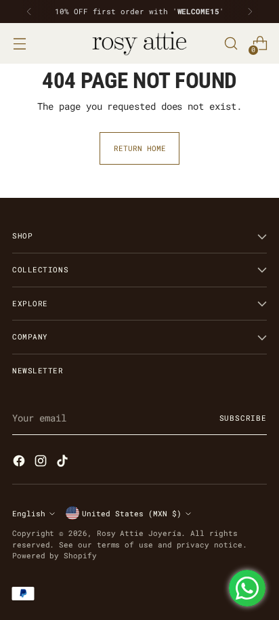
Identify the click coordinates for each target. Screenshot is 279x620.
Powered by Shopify (54, 555)
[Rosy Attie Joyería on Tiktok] (64, 462)
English (28, 513)
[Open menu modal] (19, 44)
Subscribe (243, 418)
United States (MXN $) (131, 513)
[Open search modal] (230, 44)
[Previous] (29, 11)
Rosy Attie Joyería (139, 533)
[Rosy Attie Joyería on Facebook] (20, 462)
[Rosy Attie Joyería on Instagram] (42, 462)
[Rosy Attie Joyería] (139, 43)
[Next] (250, 11)
